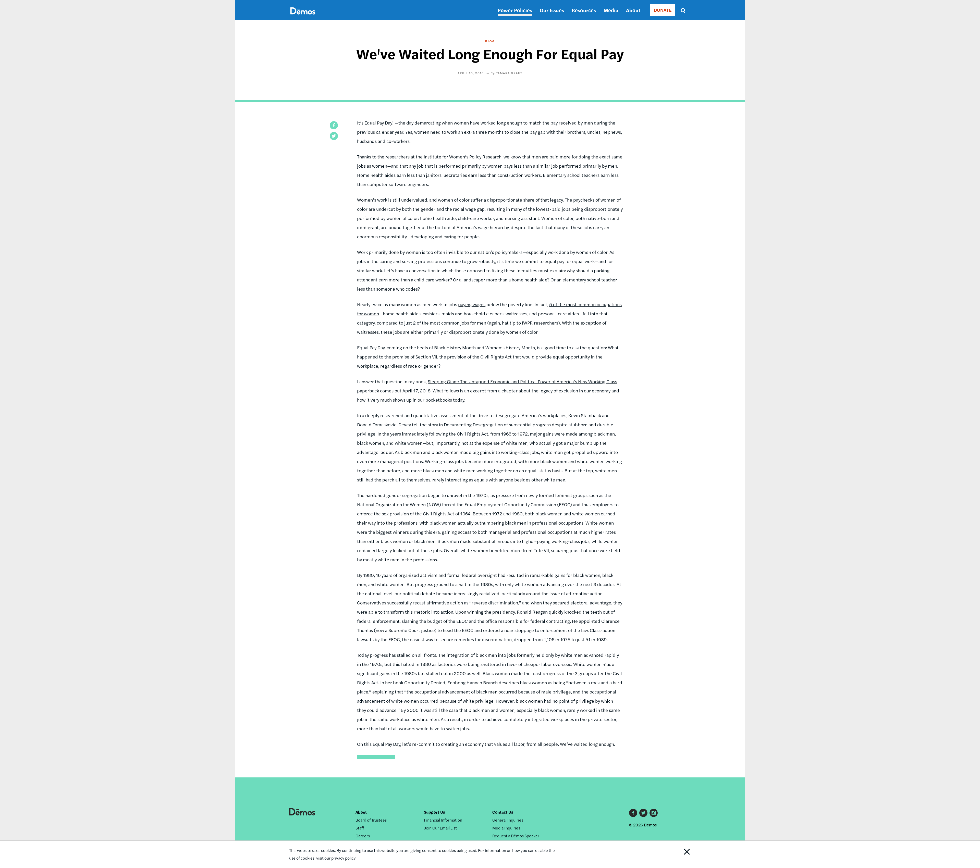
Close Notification (677, 854)
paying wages (471, 304)
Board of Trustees (371, 820)
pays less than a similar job (531, 166)
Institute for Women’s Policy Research (462, 156)
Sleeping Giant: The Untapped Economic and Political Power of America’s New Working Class (522, 381)
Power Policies (515, 10)
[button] (334, 125)
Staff (360, 828)
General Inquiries (507, 820)
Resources (584, 10)
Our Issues (552, 10)
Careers (363, 836)
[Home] (302, 17)
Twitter (643, 813)
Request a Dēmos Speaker (515, 836)
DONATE (662, 10)
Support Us (434, 812)
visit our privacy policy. (336, 858)
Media (611, 10)
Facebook (633, 813)
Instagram (654, 813)
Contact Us (502, 812)
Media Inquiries (506, 828)
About (633, 10)
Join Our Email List (440, 828)
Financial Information (443, 820)
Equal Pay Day (378, 122)
